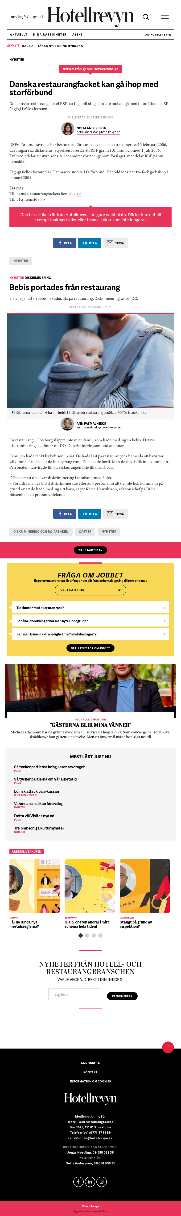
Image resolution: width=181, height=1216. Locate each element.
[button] (80, 935)
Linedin (90, 1182)
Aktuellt (18, 35)
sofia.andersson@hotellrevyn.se (98, 132)
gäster (85, 531)
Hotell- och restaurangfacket (90, 1122)
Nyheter (20, 261)
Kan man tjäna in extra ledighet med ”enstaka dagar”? (56, 634)
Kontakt (90, 1072)
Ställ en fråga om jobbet (90, 648)
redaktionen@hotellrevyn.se (90, 1138)
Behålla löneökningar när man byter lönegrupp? (52, 621)
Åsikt (77, 35)
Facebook (78, 1182)
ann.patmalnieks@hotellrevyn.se (99, 427)
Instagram (101, 1182)
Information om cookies (90, 1081)
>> (79, 194)
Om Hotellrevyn (158, 34)
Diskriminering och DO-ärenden (41, 531)
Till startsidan (90, 550)
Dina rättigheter (50, 35)
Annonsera (90, 1063)
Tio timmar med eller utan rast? (40, 608)
